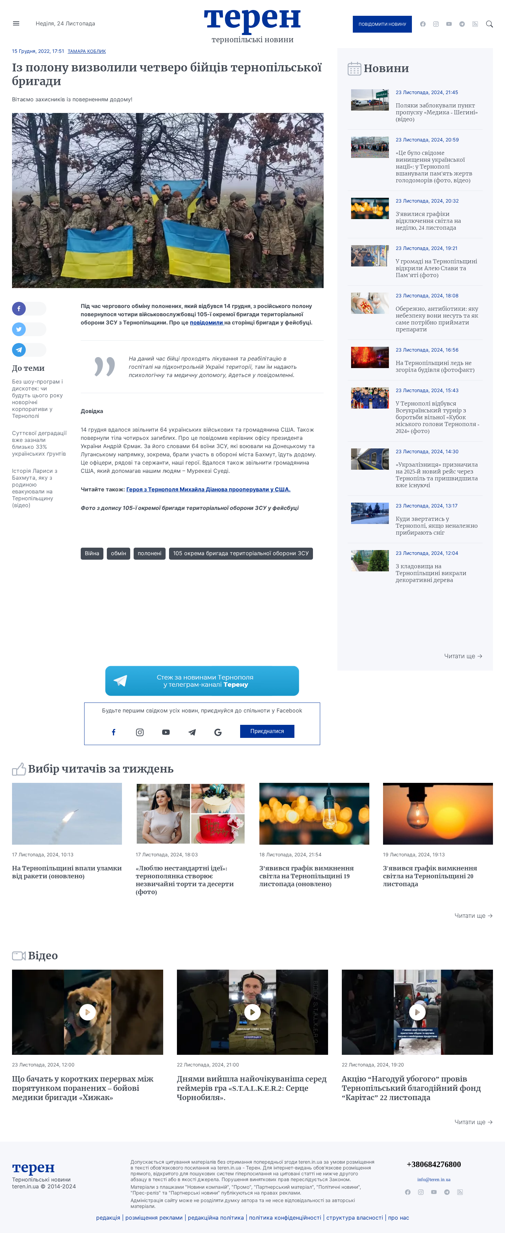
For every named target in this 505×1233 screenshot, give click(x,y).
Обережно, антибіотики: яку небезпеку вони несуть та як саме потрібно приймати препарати (437, 319)
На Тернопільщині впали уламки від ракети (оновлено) (67, 872)
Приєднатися (267, 731)
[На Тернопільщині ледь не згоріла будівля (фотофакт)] (370, 360)
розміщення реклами (154, 1217)
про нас (398, 1217)
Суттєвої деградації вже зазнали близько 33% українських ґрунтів (39, 443)
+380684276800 (434, 1164)
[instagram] (436, 24)
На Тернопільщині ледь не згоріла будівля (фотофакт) (435, 366)
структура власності (354, 1217)
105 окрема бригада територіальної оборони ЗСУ (241, 553)
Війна (92, 553)
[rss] (475, 24)
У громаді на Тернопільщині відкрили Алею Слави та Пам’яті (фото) (436, 268)
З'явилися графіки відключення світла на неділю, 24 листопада (428, 220)
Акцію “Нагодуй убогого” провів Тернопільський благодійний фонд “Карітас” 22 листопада (411, 1088)
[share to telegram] (29, 350)
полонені (149, 553)
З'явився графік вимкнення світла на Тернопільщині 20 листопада (430, 876)
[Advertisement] (39, 617)
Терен (252, 16)
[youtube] (449, 24)
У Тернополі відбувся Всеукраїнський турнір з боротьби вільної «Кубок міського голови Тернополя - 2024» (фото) (437, 417)
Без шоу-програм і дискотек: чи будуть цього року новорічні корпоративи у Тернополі (37, 398)
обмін (118, 553)
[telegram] (462, 24)
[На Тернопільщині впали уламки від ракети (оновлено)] (67, 814)
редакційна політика (216, 1217)
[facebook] (423, 24)
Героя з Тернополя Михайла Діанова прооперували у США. (208, 489)
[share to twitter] (29, 329)
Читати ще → (463, 656)
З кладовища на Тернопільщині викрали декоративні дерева (431, 573)
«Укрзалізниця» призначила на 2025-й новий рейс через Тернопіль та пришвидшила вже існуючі (437, 475)
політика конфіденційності (285, 1217)
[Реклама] (202, 680)
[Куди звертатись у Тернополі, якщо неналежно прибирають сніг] (370, 519)
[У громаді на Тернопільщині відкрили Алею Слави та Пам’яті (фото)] (370, 261)
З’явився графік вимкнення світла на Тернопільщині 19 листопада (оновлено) (306, 876)
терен (33, 1167)
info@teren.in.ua (433, 1179)
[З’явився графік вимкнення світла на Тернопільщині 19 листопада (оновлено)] (314, 814)
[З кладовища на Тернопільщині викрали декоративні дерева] (370, 566)
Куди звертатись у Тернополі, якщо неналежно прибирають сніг (437, 525)
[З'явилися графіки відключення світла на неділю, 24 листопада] (370, 214)
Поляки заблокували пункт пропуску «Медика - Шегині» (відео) (437, 112)
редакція (108, 1217)
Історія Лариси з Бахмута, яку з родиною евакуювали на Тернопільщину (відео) (34, 488)
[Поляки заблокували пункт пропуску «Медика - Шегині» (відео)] (370, 106)
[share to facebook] (29, 309)
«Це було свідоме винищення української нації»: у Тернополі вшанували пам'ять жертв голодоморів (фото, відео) (434, 166)
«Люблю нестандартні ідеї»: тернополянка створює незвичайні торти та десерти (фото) (185, 880)
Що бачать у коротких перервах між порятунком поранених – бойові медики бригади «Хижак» (83, 1088)
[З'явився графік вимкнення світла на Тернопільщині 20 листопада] (438, 814)
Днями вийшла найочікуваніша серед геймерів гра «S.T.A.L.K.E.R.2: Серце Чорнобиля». (252, 1088)
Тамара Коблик (87, 51)
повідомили (207, 322)
